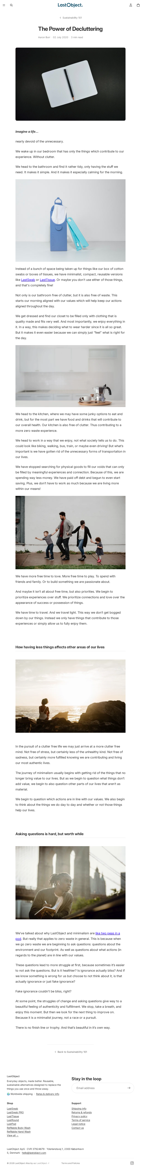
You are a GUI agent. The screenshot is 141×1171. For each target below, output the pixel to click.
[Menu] (4, 5)
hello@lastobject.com (34, 1152)
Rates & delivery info (47, 1093)
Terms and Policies (70, 1163)
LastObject (20, 1163)
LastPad (11, 1123)
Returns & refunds (82, 1112)
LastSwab (28, 280)
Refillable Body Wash (18, 1127)
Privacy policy (79, 1116)
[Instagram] (132, 1163)
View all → (13, 1135)
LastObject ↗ (43, 1163)
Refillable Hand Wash (19, 1131)
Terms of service (81, 1120)
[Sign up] (129, 1088)
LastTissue (47, 280)
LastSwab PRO (15, 1112)
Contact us (78, 1127)
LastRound (13, 1120)
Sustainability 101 (72, 17)
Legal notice (78, 1123)
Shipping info (79, 1108)
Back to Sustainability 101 (72, 1051)
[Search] (11, 5)
